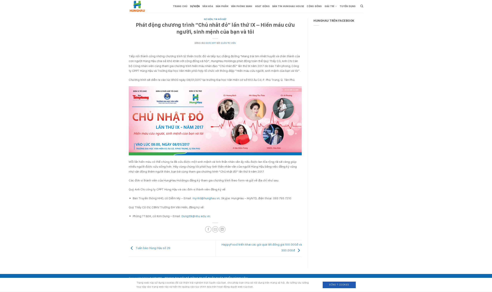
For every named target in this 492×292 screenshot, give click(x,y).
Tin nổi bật (220, 19)
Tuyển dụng (348, 6)
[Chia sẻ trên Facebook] (208, 229)
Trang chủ (180, 6)
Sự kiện (195, 6)
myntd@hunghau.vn (206, 198)
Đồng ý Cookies (339, 284)
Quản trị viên (228, 43)
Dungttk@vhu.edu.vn (196, 216)
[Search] (361, 6)
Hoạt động (262, 6)
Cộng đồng (314, 6)
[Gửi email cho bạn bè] (215, 229)
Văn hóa (207, 6)
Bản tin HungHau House (288, 6)
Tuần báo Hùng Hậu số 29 (152, 248)
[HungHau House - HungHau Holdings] (148, 6)
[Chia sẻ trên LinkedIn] (222, 229)
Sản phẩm (222, 6)
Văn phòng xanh (241, 6)
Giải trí (329, 6)
